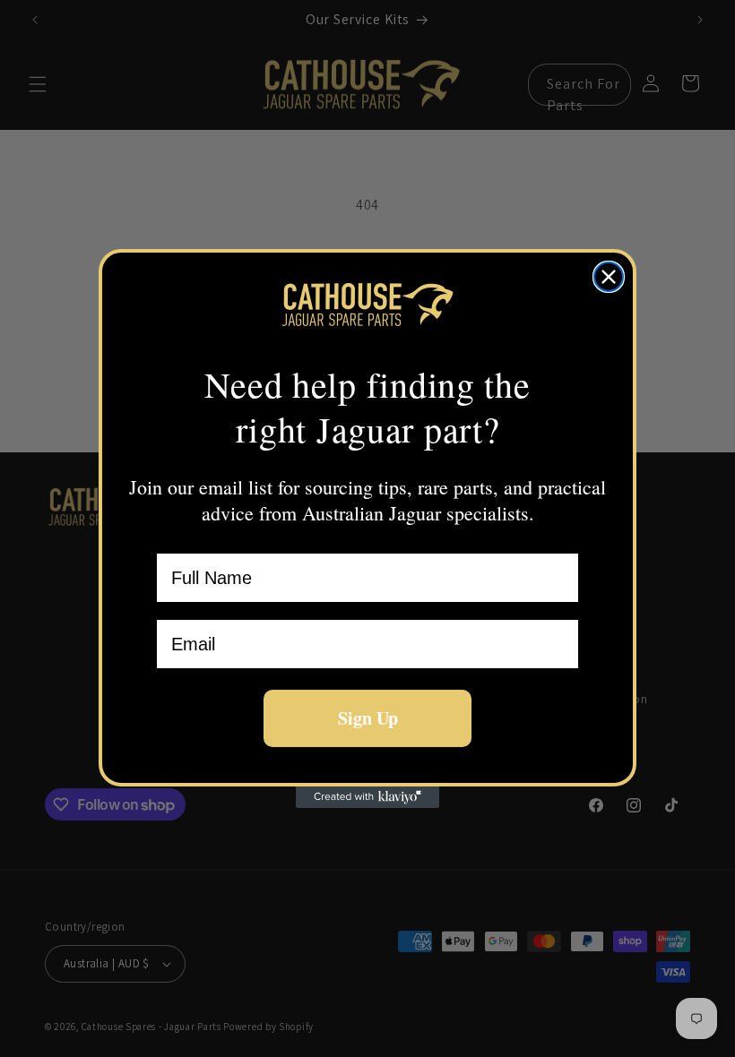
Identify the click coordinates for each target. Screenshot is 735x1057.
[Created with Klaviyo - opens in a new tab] (367, 797)
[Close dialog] (608, 276)
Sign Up (368, 718)
